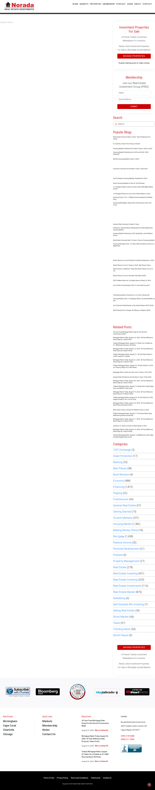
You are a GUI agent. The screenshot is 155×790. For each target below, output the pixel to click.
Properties (95, 4)
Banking (117, 462)
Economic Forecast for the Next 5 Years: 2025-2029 (130, 169)
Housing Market (122, 523)
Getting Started (122, 511)
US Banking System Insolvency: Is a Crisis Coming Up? (131, 295)
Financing (118, 486)
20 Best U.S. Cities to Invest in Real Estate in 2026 (130, 426)
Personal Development (126, 548)
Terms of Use (49, 778)
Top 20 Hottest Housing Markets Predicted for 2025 (130, 178)
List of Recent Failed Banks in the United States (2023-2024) (133, 305)
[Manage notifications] (149, 785)
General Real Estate (124, 505)
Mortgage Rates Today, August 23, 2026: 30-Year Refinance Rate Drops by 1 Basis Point (133, 338)
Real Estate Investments (127, 585)
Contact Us (49, 734)
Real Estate (119, 567)
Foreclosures (120, 499)
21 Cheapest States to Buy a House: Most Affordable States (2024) (133, 188)
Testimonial (95, 778)
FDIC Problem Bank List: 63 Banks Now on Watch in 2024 (132, 280)
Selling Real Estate (124, 610)
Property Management (126, 561)
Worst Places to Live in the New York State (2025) (129, 276)
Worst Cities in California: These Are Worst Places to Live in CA (133, 270)
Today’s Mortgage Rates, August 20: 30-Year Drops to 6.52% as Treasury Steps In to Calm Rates (133, 366)
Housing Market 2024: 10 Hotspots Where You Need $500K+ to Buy (134, 299)
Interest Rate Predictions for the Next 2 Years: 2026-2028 (132, 377)
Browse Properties (134, 56)
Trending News (121, 629)
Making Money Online (125, 530)
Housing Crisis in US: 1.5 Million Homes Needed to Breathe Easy (132, 198)
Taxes (116, 622)
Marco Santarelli (101, 730)
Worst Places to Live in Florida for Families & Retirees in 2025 (133, 260)
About (137, 4)
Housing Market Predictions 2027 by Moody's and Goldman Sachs (133, 234)
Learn (130, 4)
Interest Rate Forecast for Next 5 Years (126, 224)
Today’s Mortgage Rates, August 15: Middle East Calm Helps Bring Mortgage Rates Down (133, 436)
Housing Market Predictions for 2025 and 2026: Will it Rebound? (131, 153)
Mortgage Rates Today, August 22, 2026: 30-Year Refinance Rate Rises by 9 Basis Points (133, 350)
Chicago (8, 734)
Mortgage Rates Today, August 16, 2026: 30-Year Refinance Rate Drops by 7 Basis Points (133, 430)
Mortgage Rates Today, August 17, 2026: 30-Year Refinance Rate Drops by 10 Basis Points (133, 420)
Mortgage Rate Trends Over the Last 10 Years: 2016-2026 (132, 372)
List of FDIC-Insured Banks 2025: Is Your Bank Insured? (131, 285)
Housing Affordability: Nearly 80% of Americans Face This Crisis (132, 204)
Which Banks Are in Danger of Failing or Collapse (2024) (131, 310)
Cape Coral (9, 725)
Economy (118, 480)
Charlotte (8, 729)
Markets (84, 4)
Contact (147, 4)
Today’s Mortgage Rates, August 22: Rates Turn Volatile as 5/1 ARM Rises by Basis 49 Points (132, 344)
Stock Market (121, 616)
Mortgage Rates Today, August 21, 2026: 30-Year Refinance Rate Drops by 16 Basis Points (133, 361)
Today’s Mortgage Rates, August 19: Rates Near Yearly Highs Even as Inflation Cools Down (133, 387)
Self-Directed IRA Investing (128, 604)
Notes (46, 729)
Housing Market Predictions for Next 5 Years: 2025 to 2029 (132, 148)
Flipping (117, 493)
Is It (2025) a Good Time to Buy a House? (126, 144)
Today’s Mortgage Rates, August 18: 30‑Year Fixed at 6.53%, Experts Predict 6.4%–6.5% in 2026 (133, 398)
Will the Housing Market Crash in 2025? (126, 159)
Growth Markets (122, 517)
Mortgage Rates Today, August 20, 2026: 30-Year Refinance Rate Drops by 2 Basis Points (133, 382)
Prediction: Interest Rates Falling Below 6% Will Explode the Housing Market (133, 229)
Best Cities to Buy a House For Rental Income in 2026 (131, 410)
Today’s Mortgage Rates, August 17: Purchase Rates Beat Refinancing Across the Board (132, 414)
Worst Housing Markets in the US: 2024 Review (128, 183)
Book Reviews (121, 474)
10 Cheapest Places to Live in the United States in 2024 (131, 194)
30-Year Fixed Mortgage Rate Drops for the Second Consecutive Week (130, 333)
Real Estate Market (124, 592)
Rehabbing (119, 598)
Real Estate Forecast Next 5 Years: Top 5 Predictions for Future (131, 138)
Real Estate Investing (125, 573)
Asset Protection (122, 455)
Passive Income (122, 542)
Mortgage (119, 536)
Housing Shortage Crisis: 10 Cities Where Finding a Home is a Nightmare (133, 245)
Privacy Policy (62, 778)
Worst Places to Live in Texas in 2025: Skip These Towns (132, 265)
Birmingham (10, 721)
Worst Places (120, 635)
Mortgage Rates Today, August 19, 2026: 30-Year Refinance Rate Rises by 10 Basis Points (133, 393)
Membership (109, 4)
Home (75, 4)
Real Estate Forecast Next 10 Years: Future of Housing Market (133, 240)
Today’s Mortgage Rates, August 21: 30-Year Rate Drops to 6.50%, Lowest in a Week (132, 355)
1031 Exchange (122, 449)
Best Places (120, 468)
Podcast (121, 4)
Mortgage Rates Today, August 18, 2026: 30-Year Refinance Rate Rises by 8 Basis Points (133, 404)
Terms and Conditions (79, 778)
